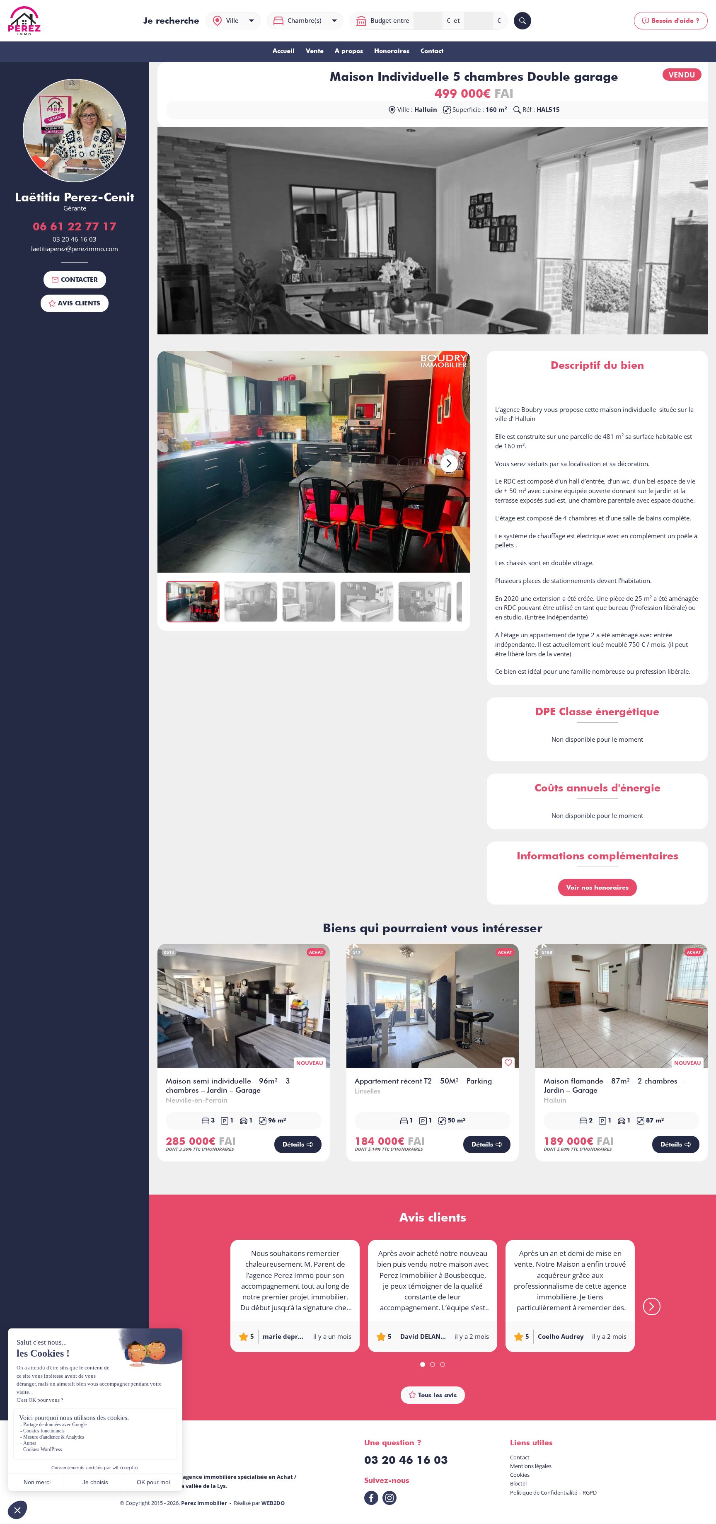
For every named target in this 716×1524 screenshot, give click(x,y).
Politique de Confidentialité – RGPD (553, 1492)
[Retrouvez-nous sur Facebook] (371, 1498)
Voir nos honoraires (597, 887)
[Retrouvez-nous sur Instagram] (389, 1498)
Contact (432, 51)
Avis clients (79, 303)
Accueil (284, 51)
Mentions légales (531, 1466)
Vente (315, 51)
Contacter (79, 279)
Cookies (520, 1474)
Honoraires (391, 51)
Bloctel (518, 1483)
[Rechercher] (522, 20)
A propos (349, 51)
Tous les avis (437, 1394)
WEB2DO (273, 1503)
